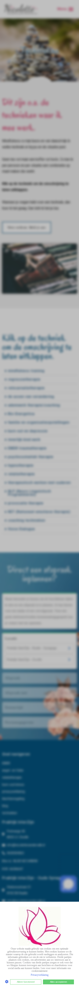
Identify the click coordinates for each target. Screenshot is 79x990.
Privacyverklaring (39, 974)
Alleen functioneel (26, 982)
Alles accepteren (58, 982)
